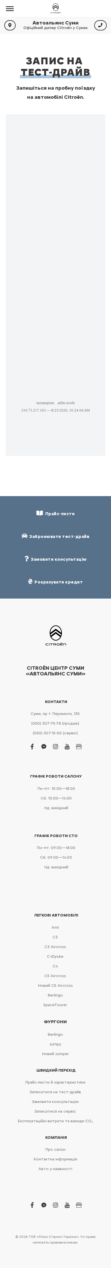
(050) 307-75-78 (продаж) (55, 723)
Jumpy (55, 1044)
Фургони (55, 1021)
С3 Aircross (55, 946)
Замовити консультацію (55, 1101)
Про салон (55, 1149)
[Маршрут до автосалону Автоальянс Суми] (10, 25)
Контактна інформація (55, 1159)
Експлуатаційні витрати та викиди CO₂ (55, 1121)
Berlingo (55, 995)
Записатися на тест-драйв (55, 1092)
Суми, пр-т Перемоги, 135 (55, 713)
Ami (55, 927)
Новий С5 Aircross (55, 985)
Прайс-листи (59, 513)
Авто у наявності (55, 1168)
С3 (55, 937)
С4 (55, 966)
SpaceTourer (55, 1004)
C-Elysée (55, 956)
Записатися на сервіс (55, 1111)
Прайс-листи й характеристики (55, 1082)
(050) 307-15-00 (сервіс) (55, 733)
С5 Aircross (55, 975)
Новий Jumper (55, 1053)
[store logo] (55, 8)
